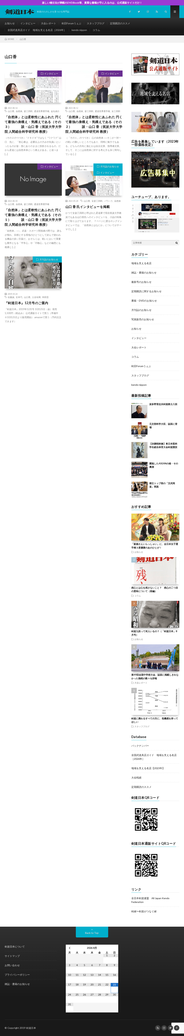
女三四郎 (116, 111)
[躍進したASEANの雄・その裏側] (139, 470)
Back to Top (92, 932)
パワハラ (108, 201)
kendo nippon (79, 29)
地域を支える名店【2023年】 (148, 768)
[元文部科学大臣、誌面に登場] (139, 430)
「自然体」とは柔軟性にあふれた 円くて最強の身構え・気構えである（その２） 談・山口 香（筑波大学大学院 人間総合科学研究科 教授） (94, 124)
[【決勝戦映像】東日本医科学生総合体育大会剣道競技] (139, 450)
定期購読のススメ (120, 23)
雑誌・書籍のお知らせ (144, 272)
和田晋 (45, 297)
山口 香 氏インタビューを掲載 (87, 207)
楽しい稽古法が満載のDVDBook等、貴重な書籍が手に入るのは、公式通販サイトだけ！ (92, 2)
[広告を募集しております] (155, 186)
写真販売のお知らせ (142, 319)
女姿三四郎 (97, 201)
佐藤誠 (11, 297)
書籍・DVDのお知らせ (144, 300)
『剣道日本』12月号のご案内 (26, 303)
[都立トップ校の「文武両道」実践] (139, 490)
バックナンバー (140, 745)
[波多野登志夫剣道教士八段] (139, 410)
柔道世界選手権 (41, 111)
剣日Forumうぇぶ (71, 23)
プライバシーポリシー (17, 974)
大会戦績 (136, 777)
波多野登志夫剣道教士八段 (163, 404)
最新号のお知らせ (141, 281)
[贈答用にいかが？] (155, 131)
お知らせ (10, 23)
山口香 (11, 111)
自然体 (19, 111)
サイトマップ (12, 955)
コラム (96, 29)
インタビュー (27, 23)
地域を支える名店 (141, 263)
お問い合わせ (12, 965)
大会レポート (48, 23)
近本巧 (19, 297)
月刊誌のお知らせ (109, 166)
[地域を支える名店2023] (155, 103)
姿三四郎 (28, 111)
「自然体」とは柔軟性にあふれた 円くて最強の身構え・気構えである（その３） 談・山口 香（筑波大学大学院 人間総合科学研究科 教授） (33, 124)
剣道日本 (31, 1027)
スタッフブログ (95, 23)
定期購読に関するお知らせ (146, 291)
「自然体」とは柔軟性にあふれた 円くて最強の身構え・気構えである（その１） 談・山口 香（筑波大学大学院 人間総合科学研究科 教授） (33, 217)
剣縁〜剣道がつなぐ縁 (144, 911)
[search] (176, 242)
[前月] (69, 948)
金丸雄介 (55, 111)
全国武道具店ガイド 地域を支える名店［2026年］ (37, 29)
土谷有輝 (36, 297)
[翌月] (114, 948)
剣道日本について (15, 946)
